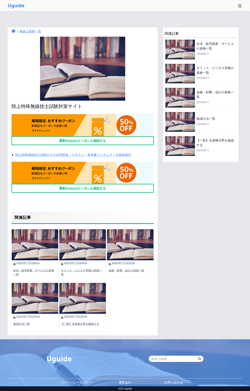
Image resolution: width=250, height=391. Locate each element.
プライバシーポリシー (76, 382)
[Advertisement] (201, 189)
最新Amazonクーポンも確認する (82, 140)
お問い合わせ (173, 382)
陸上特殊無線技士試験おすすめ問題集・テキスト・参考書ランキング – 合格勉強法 (73, 155)
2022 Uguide (125, 388)
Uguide (16, 5)
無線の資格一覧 (30, 31)
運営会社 (125, 382)
